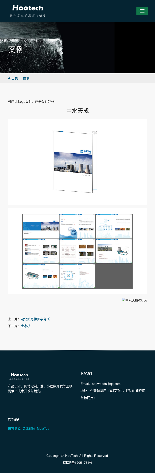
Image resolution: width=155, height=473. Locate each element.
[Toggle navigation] (142, 11)
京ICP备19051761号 (77, 462)
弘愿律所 (28, 428)
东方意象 (14, 428)
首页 (15, 78)
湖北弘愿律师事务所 (35, 319)
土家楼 (25, 325)
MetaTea (43, 428)
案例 (26, 78)
